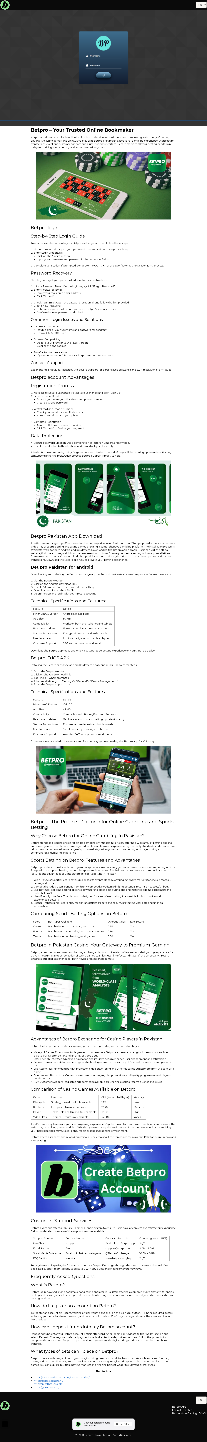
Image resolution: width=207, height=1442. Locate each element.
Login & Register (182, 1410)
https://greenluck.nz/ (46, 1387)
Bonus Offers (123, 1424)
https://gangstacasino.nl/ (48, 1380)
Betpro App (179, 1406)
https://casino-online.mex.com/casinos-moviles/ (61, 1377)
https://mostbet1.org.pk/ (48, 1384)
